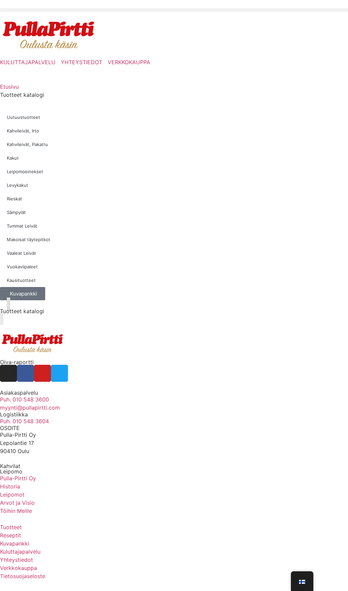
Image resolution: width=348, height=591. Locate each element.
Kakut (13, 158)
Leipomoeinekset (25, 171)
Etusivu (9, 86)
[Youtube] (42, 373)
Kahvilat (10, 466)
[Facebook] (25, 373)
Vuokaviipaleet (22, 266)
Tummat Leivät (22, 226)
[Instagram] (8, 373)
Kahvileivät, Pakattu (27, 144)
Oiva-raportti (17, 362)
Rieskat (14, 198)
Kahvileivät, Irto (23, 130)
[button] (174, 10)
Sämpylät (16, 212)
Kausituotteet (21, 280)
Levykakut (17, 185)
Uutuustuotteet (23, 117)
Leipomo (11, 471)
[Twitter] (59, 373)
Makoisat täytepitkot (28, 239)
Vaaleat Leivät (21, 253)
